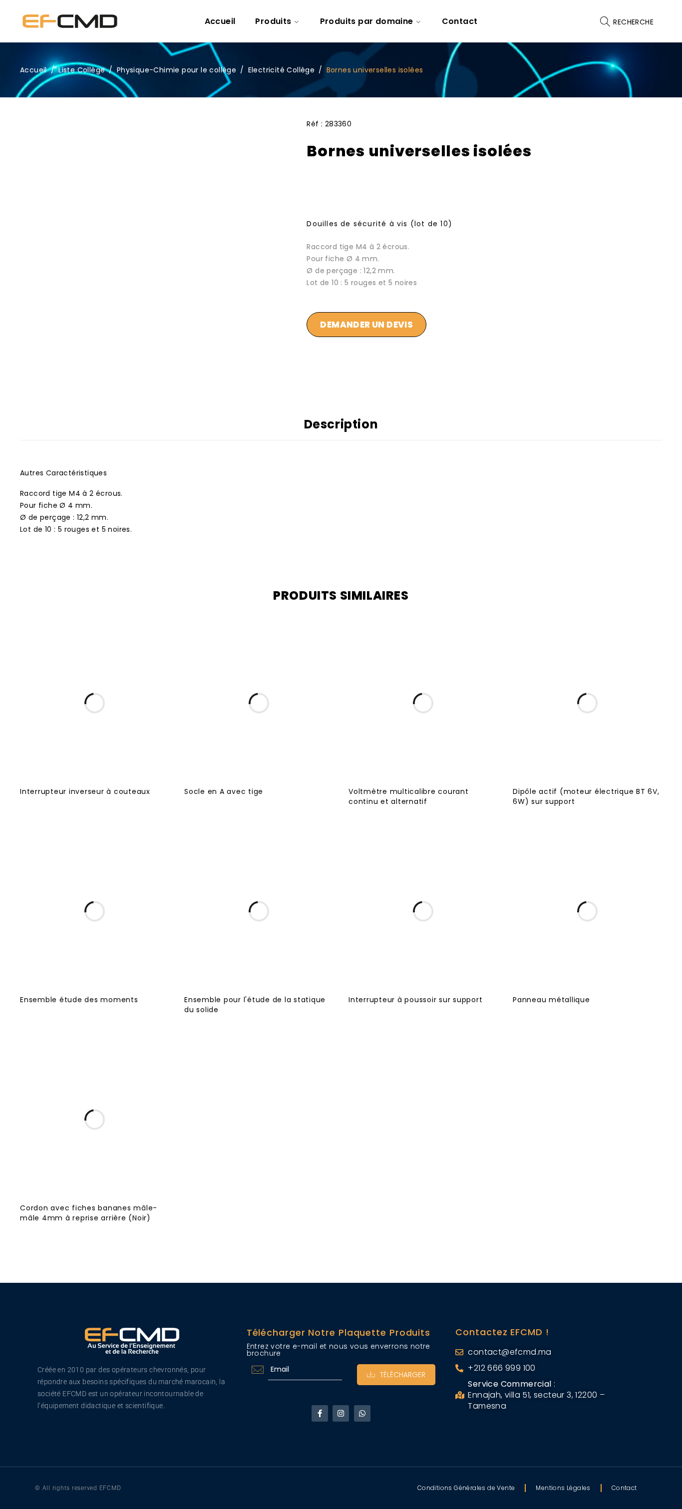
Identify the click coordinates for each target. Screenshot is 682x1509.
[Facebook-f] (320, 1413)
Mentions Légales (563, 1488)
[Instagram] (341, 1413)
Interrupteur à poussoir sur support (415, 1000)
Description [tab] (341, 424)
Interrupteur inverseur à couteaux (85, 791)
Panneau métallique (551, 1000)
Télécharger (402, 1375)
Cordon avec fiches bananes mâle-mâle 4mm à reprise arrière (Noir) (88, 1213)
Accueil (33, 70)
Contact (624, 1488)
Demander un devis (366, 325)
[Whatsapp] (362, 1413)
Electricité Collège (281, 70)
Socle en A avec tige (223, 791)
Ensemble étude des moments (79, 1000)
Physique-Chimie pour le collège (176, 70)
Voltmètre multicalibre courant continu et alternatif (408, 796)
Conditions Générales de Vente (466, 1488)
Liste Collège (81, 70)
